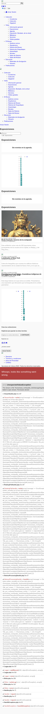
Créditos (8, 362)
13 (21, 181)
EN (9, 8)
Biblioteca (13, 35)
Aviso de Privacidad (12, 360)
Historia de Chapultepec (17, 49)
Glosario (12, 63)
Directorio (9, 356)
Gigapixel (13, 23)
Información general (16, 27)
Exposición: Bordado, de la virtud (20, 33)
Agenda (12, 31)
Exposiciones (14, 29)
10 (21, 175)
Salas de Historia (15, 55)
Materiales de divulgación (18, 61)
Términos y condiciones (13, 358)
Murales (12, 53)
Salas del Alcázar (15, 57)
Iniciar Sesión (11, 12)
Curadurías (13, 19)
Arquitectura (14, 45)
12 (21, 179)
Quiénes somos (15, 43)
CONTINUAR (25, 335)
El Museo (9, 41)
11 (21, 177)
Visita (7, 25)
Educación (9, 59)
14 (21, 183)
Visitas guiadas (14, 39)
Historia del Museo (16, 47)
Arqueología (14, 51)
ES (5, 8)
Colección (9, 17)
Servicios (13, 37)
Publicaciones (10, 65)
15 (21, 185)
